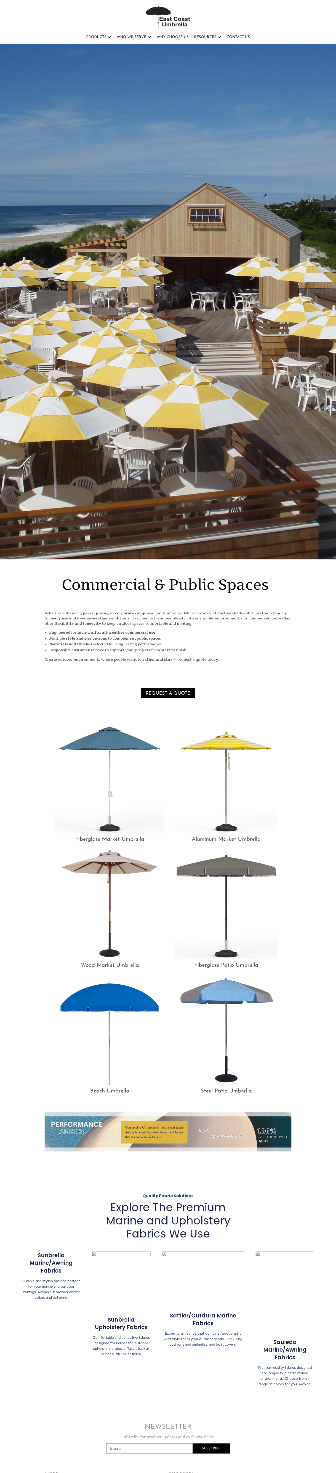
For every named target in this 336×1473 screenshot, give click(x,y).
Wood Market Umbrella (110, 965)
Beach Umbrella (109, 1091)
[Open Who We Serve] (149, 37)
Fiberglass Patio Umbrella (226, 965)
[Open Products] (109, 37)
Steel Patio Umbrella (226, 1091)
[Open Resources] (219, 37)
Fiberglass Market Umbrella (109, 839)
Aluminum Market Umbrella (226, 839)
